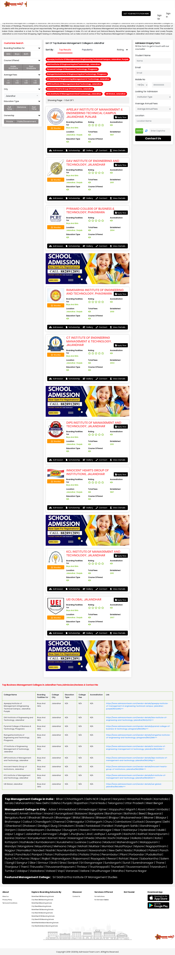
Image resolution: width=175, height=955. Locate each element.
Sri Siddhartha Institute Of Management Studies (85, 877)
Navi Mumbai (66, 850)
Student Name (143, 55)
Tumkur (10, 871)
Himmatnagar (102, 830)
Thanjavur (11, 867)
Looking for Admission (146, 91)
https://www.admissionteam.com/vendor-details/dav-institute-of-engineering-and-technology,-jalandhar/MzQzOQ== (136, 719)
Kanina (9, 838)
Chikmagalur (75, 822)
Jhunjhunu (77, 834)
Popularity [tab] (87, 49)
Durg (54, 826)
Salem (164, 858)
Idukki (161, 830)
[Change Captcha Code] (146, 130)
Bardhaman (113, 813)
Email (138, 67)
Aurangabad (64, 813)
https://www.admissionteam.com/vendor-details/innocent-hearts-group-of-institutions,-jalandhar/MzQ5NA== (136, 768)
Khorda (101, 838)
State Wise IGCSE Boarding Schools (43, 916)
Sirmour (43, 863)
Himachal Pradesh (139, 799)
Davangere (153, 822)
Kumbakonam (45, 842)
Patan (49, 854)
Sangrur (22, 863)
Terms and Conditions (9, 903)
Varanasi (72, 871)
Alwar (151, 809)
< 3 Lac (26, 81)
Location (139, 115)
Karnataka (161, 799)
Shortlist (57, 128)
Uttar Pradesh (134, 803)
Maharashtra (25, 803)
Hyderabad (147, 830)
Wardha (118, 871)
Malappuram (149, 842)
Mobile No (140, 79)
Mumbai (107, 846)
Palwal (153, 850)
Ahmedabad (67, 809)
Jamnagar (49, 834)
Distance (21, 107)
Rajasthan (81, 803)
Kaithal (142, 834)
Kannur (21, 838)
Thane (160, 863)
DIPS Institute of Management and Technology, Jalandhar (93, 424)
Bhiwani (101, 817)
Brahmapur (13, 822)
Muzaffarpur (123, 846)
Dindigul (43, 826)
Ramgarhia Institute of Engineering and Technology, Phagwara (95, 292)
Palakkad (140, 850)
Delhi (166, 822)
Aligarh (131, 809)
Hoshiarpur (130, 830)
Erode (80, 826)
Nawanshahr (98, 850)
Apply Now (121, 117)
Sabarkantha (149, 858)
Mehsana (60, 846)
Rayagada (98, 858)
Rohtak (123, 858)
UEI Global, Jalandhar (83, 599)
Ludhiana (95, 842)
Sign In (170, 15)
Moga (72, 846)
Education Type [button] (11, 101)
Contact (102, 150)
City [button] (6, 89)
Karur (62, 838)
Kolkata (137, 838)
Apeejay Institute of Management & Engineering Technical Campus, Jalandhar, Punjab (94, 113)
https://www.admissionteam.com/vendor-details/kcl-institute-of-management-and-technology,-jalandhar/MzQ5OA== (136, 776)
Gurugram (70, 830)
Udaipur (22, 871)
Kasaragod (75, 838)
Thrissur (82, 867)
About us (5, 896)
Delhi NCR (91, 799)
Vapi (61, 871)
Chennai (59, 822)
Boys (17, 54)
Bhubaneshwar (131, 817)
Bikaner (149, 817)
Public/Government (27, 121)
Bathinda (130, 813)
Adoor (53, 809)
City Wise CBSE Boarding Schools (42, 900)
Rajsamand (81, 858)
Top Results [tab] (65, 49)
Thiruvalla (36, 867)
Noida (128, 850)
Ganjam (10, 830)
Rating (120, 49)
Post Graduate (31, 67)
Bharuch (47, 817)
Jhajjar (63, 834)
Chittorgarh (94, 822)
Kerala (9, 803)
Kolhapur (123, 838)
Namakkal (24, 850)
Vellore (84, 871)
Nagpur (10, 850)
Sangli (10, 863)
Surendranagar (143, 863)
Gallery (89, 150)
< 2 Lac (17, 81)
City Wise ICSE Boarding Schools (42, 913)
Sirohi (53, 863)
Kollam (148, 838)
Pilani (123, 854)
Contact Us (153, 138)
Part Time (34, 108)
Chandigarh (42, 822)
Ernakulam (66, 826)
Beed (142, 813)
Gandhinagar (149, 826)
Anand (48, 813)
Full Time (9, 108)
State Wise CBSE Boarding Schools (43, 896)
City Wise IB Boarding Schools (41, 906)
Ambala (162, 809)
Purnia (25, 858)
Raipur (35, 858)
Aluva (141, 809)
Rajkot (46, 858)
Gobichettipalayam (31, 830)
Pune (8, 858)
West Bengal (154, 803)
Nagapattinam (156, 846)
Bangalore (96, 813)
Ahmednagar (87, 809)
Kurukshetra (65, 842)
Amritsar (36, 813)
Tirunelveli (117, 867)
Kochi (111, 838)
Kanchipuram (158, 834)
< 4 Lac (35, 81)
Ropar (134, 858)
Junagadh (114, 834)
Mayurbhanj (43, 846)
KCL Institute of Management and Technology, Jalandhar (93, 553)
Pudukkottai (154, 854)
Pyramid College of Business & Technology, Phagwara (90, 210)
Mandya (10, 846)
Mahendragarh (127, 842)
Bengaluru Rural (15, 817)
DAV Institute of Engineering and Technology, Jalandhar (92, 163)
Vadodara (37, 871)
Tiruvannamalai (137, 867)
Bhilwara (88, 817)
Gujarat (105, 799)
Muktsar (94, 846)
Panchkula (22, 854)
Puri (16, 858)
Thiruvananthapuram (60, 867)
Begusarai (154, 813)
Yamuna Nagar (136, 871)
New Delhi (42, 803)
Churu (108, 822)
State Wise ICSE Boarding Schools (42, 910)
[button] (22, 96)
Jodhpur (99, 834)
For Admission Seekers (101, 900)
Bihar (59, 799)
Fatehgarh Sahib (126, 826)
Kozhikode (27, 842)
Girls (8, 54)
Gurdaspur (54, 830)
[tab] (22, 49)
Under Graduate (13, 67)
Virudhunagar (100, 871)
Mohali (82, 846)
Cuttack (138, 822)
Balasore (81, 813)
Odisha (56, 803)
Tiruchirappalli (99, 867)
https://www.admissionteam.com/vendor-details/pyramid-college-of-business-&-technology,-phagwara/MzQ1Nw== (138, 727)
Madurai (109, 842)
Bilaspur (161, 817)
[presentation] (65, 49)
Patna (95, 854)
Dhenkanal (13, 826)
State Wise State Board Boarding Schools (45, 923)
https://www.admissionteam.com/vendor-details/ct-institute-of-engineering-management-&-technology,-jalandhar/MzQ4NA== (136, 747)
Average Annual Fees (146, 103)
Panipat (37, 854)
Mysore (139, 846)
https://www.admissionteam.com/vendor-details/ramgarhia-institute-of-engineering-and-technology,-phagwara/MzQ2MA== (138, 736)
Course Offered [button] (11, 60)
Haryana (119, 799)
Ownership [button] (9, 115)
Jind (89, 834)
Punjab (67, 803)
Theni (24, 867)
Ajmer (103, 809)
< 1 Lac (8, 81)
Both (26, 54)
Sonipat (73, 863)
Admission (57, 150)
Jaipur (9, 834)
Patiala (84, 854)
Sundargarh (112, 863)
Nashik (50, 850)
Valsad (51, 871)
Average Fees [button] (10, 75)
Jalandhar (33, 834)
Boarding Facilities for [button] (14, 48)
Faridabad (93, 826)
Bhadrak (34, 817)
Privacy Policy (7, 900)
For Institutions (99, 896)
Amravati (11, 813)
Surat (126, 863)
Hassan (85, 830)
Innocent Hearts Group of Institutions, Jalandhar (87, 472)
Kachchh (130, 834)
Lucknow (81, 842)
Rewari (112, 858)
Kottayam (11, 842)
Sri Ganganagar (91, 863)
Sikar (33, 863)
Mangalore (25, 846)
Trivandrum (158, 867)
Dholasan (29, 826)
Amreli (24, 813)
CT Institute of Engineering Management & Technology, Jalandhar (89, 341)
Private (9, 121)
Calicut (27, 822)
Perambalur (110, 854)
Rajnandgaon (61, 858)
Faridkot (107, 826)
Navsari (82, 850)
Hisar (117, 830)
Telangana (115, 803)
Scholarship (74, 150)
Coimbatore (123, 822)
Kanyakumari (37, 838)
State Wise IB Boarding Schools (42, 903)
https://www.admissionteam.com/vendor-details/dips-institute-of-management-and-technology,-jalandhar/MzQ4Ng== (136, 759)
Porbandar (136, 854)
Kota (158, 838)
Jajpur (19, 834)
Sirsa (62, 863)
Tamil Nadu (98, 803)
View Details (118, 150)
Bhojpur (114, 817)
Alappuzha (116, 809)
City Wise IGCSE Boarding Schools (43, 919)
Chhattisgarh (74, 799)
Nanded (38, 850)
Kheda (89, 838)
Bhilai (76, 817)
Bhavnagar (63, 817)
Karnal (52, 838)
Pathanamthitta (66, 854)
